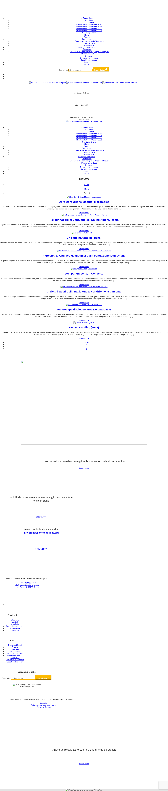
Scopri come (84, 468)
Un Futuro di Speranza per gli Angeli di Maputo (89, 52)
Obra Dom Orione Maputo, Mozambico (84, 201)
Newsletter (15, 624)
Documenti (89, 22)
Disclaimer (15, 630)
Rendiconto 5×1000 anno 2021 (89, 31)
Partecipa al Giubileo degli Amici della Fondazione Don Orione (84, 255)
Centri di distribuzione (15, 626)
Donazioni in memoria (89, 58)
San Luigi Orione (89, 33)
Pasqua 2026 (89, 43)
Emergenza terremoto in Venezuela (89, 41)
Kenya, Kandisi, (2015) (84, 327)
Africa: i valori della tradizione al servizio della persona (84, 291)
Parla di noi (15, 628)
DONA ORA (41, 549)
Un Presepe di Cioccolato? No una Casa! (84, 309)
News (86, 35)
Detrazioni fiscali (15, 645)
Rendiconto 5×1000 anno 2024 (89, 24)
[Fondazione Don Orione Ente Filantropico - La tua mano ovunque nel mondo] (84, 82)
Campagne (86, 39)
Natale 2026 (89, 45)
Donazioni (89, 56)
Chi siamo (89, 20)
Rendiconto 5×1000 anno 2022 (89, 29)
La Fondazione (86, 18)
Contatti (86, 62)
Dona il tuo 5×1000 (89, 54)
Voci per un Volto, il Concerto (84, 273)
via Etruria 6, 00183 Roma (27, 587)
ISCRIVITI (41, 517)
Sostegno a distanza (86, 47)
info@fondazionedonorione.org (41, 532)
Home (86, 185)
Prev (87, 342)
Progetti (86, 37)
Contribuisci (86, 50)
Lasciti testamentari (89, 60)
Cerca (86, 64)
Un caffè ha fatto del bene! (84, 237)
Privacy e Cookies (44, 707)
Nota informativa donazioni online (43, 705)
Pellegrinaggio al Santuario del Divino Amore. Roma (84, 219)
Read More (84, 213)
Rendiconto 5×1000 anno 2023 (89, 26)
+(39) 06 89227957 (28, 583)
